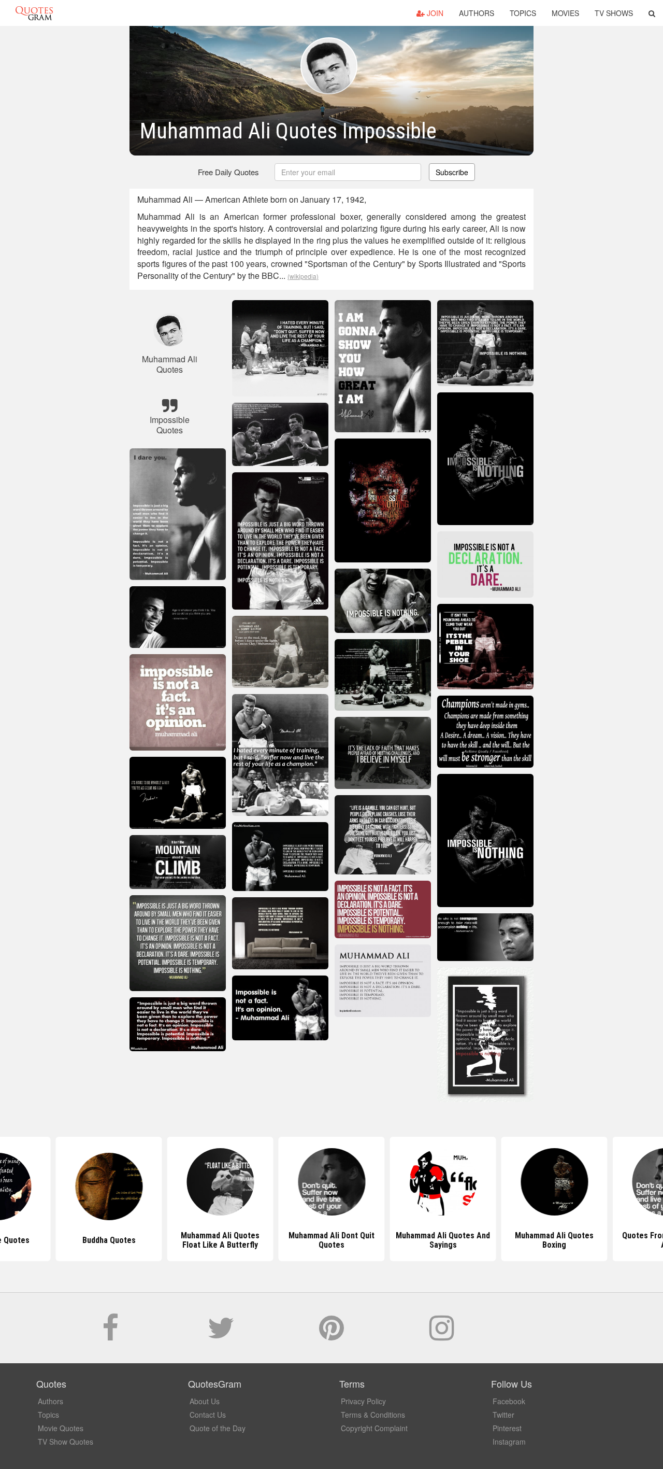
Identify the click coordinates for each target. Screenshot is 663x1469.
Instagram (509, 1441)
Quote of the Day (218, 1428)
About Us (205, 1401)
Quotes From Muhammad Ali (554, 1240)
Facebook (509, 1401)
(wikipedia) (303, 276)
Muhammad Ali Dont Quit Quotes (220, 1240)
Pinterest (507, 1428)
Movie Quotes (60, 1428)
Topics (523, 13)
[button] (652, 13)
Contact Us (208, 1414)
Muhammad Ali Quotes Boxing (442, 1240)
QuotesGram (34, 13)
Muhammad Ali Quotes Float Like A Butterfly (108, 1240)
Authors (476, 13)
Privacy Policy (363, 1401)
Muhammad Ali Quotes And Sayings (331, 1240)
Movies (565, 13)
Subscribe (452, 172)
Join (434, 13)
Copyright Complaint (374, 1428)
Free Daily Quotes (228, 171)
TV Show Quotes (65, 1441)
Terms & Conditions (373, 1414)
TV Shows (614, 13)
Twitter (503, 1414)
